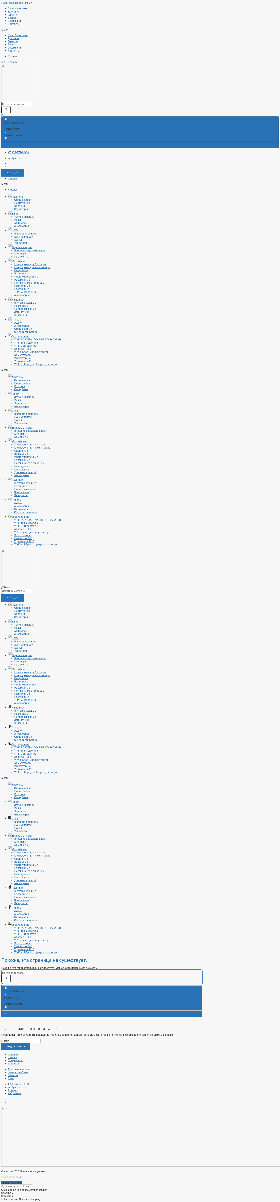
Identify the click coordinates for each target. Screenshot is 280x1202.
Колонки (19, 206)
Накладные (21, 305)
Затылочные (21, 312)
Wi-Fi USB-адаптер (25, 345)
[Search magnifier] (6, 109)
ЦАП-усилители (23, 236)
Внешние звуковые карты (30, 250)
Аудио (18, 322)
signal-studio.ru (32, 1177)
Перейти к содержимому (16, 2)
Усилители (20, 242)
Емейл (5, 1040)
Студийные (21, 270)
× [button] (13, 1196)
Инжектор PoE (23, 358)
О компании (15, 20)
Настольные (21, 288)
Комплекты (21, 256)
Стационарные (23, 328)
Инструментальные (26, 276)
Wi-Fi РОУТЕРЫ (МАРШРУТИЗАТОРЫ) (37, 339)
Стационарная (22, 199)
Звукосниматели (24, 216)
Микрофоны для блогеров (30, 264)
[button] (140, 29)
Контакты (14, 23)
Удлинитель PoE (24, 361)
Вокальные (21, 273)
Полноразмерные (25, 308)
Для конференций (25, 292)
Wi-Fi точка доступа (26, 342)
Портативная (22, 202)
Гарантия (13, 14)
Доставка (13, 11)
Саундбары (21, 209)
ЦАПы (18, 239)
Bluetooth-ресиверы (26, 233)
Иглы (17, 219)
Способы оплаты (18, 8)
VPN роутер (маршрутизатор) (31, 351)
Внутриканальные (25, 302)
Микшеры (20, 253)
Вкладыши (21, 315)
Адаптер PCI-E (22, 348)
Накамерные (22, 279)
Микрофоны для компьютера (32, 267)
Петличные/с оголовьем (29, 282)
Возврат (13, 17)
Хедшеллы (21, 222)
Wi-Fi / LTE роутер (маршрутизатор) (35, 364)
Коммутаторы (22, 355)
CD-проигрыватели (25, 331)
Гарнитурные (22, 285)
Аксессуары (21, 226)
